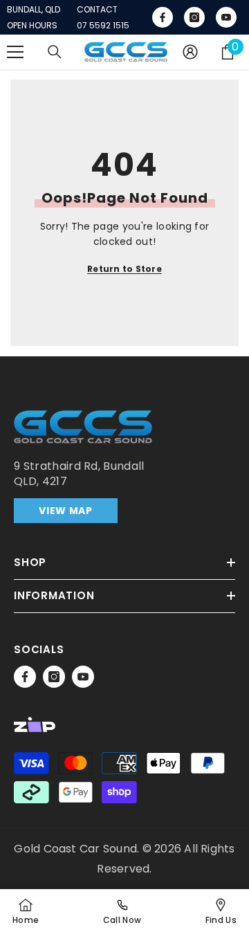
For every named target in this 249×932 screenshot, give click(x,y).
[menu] (15, 52)
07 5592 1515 (103, 25)
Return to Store (124, 269)
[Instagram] (54, 677)
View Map (66, 511)
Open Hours (32, 25)
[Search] (54, 52)
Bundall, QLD (33, 10)
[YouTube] (83, 677)
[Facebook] (25, 677)
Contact (97, 10)
